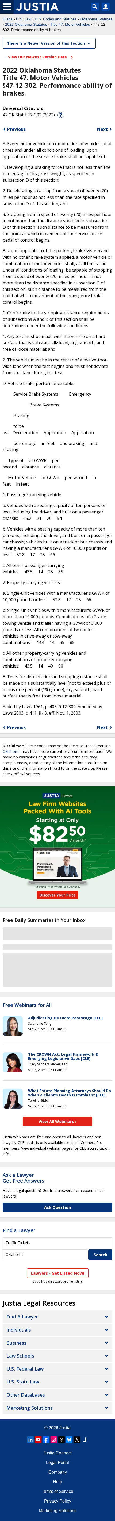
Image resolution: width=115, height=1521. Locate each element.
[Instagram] (54, 1439)
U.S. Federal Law (25, 1369)
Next (102, 129)
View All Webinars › (58, 1121)
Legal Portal (57, 1462)
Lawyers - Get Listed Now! (57, 1273)
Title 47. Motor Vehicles (70, 24)
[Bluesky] (69, 1439)
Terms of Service (57, 1491)
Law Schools (20, 1355)
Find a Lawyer (19, 1230)
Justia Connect (57, 1453)
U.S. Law (23, 19)
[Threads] (61, 1439)
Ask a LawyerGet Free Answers (23, 1178)
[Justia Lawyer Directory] (85, 1439)
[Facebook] (46, 1439)
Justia (8, 19)
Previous (16, 129)
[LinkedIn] (30, 1439)
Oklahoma (12, 751)
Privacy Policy (57, 1501)
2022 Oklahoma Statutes (26, 24)
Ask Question (57, 1207)
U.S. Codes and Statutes (55, 19)
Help (57, 1482)
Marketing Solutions (29, 1408)
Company (57, 1472)
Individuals (18, 1329)
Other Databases (25, 1395)
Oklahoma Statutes (96, 19)
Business (16, 1343)
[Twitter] (77, 1439)
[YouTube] (38, 1439)
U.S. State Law (22, 1381)
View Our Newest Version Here (38, 56)
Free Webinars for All (27, 1005)
